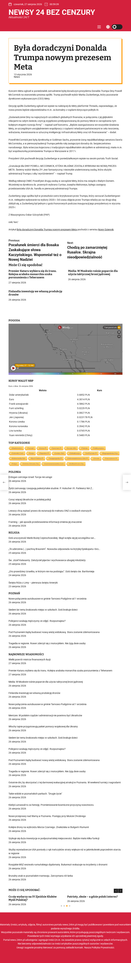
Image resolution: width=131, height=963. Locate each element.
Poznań (30, 448)
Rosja (31, 453)
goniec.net (59, 453)
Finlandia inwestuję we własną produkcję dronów (35, 293)
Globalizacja (75, 453)
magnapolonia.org (110, 453)
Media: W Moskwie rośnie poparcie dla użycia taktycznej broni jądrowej (93, 272)
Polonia (85, 448)
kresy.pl (42, 448)
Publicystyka (98, 448)
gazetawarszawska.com (54, 464)
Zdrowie (96, 458)
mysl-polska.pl (37, 458)
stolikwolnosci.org (76, 464)
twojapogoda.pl (55, 458)
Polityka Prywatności (103, 947)
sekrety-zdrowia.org (31, 464)
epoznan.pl (56, 448)
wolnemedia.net (18, 458)
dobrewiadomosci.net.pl (77, 458)
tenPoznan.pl (91, 453)
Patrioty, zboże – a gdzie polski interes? (92, 896)
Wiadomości (17, 448)
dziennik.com (17, 453)
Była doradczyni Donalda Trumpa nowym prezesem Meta (47, 229)
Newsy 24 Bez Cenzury (52, 12)
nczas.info (71, 448)
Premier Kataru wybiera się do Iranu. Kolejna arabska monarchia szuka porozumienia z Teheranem (33, 274)
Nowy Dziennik (106, 229)
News (17, 77)
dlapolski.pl (44, 453)
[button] (116, 891)
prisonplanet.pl (111, 458)
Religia (14, 464)
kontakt (79, 947)
